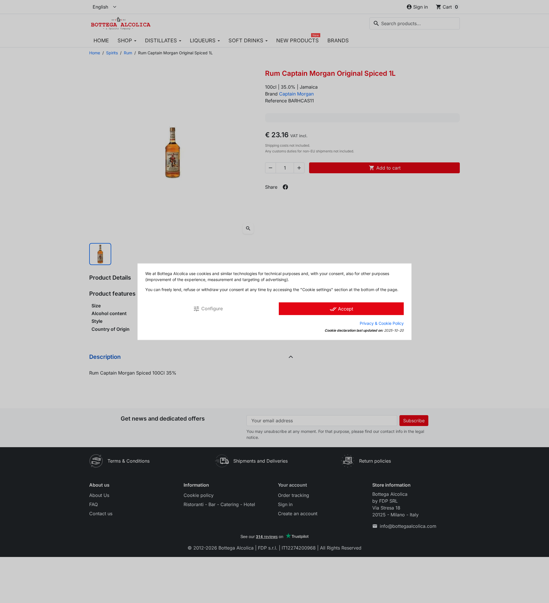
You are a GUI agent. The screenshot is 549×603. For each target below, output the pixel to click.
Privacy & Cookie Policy (382, 323)
